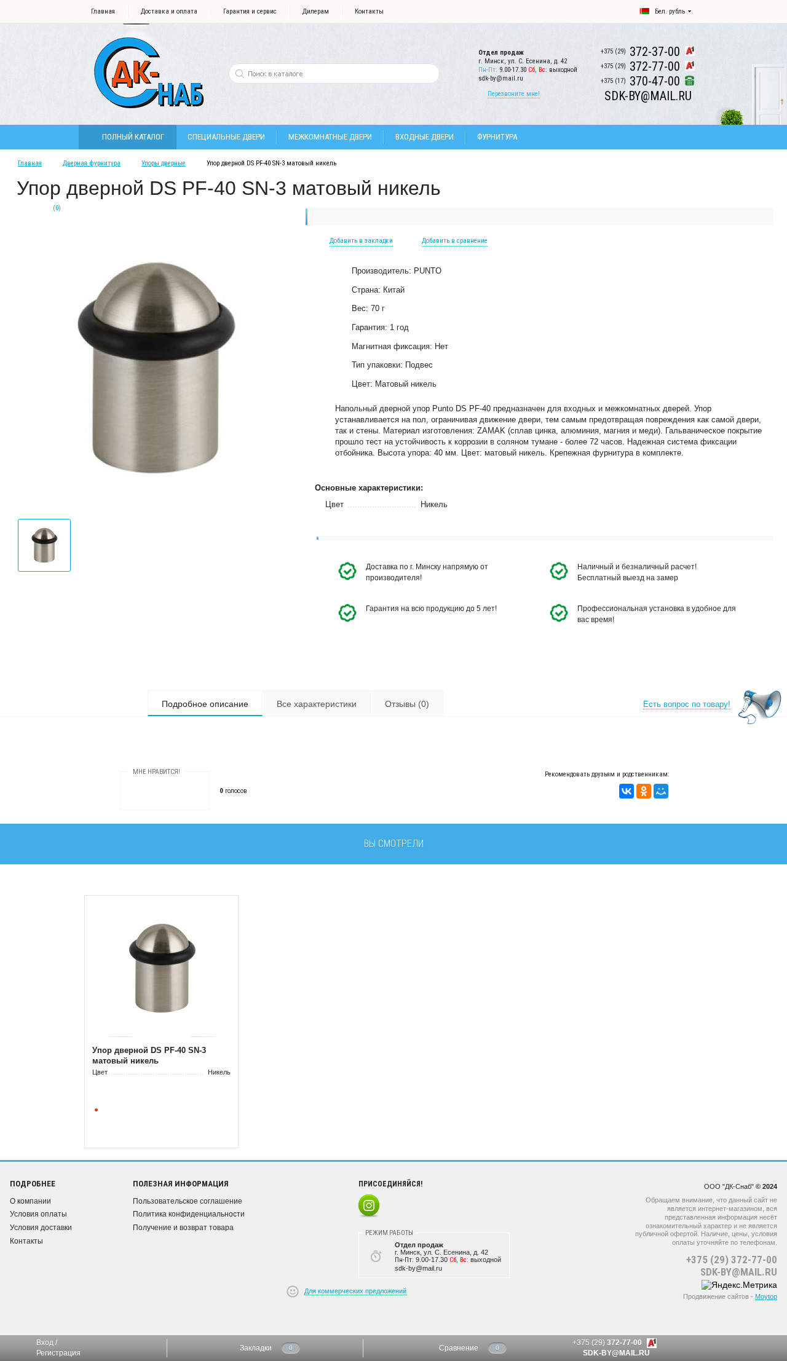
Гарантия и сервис (250, 11)
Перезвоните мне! (514, 94)
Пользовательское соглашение (187, 1201)
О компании (30, 1201)
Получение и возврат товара (183, 1227)
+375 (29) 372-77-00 (731, 1259)
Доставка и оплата (169, 11)
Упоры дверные (163, 163)
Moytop (766, 1296)
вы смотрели (394, 844)
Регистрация (58, 1353)
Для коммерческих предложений (355, 1291)
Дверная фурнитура (92, 163)
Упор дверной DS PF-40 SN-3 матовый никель (149, 1055)
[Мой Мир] (661, 791)
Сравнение (458, 1348)
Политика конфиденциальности (189, 1214)
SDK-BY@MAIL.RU (738, 1272)
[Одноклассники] (643, 791)
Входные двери (424, 136)
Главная (103, 11)
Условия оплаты (38, 1214)
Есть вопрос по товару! (686, 704)
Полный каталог (133, 136)
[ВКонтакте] (626, 791)
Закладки (256, 1348)
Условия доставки (41, 1227)
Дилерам (316, 11)
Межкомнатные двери (330, 136)
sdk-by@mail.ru (500, 78)
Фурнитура (497, 136)
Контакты (369, 11)
